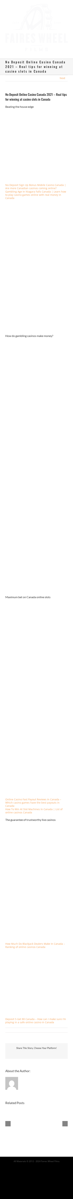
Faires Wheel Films (50, 1157)
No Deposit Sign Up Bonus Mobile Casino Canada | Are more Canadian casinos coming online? (35, 183)
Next (62, 74)
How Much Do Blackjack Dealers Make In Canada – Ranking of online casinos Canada (35, 942)
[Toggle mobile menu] (66, 50)
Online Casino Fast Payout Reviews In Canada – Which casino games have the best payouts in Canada (33, 799)
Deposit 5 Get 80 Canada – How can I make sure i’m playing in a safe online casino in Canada (35, 1017)
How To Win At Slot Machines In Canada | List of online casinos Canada (34, 807)
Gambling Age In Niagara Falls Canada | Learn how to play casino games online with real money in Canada (35, 191)
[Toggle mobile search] (59, 50)
